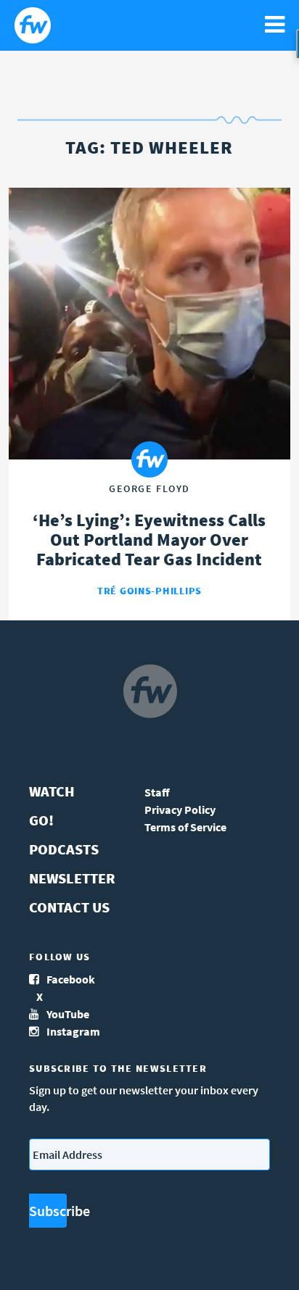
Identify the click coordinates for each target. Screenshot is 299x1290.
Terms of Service (185, 827)
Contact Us (69, 907)
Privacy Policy (180, 809)
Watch (52, 791)
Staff (157, 792)
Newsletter (72, 878)
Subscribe (48, 1211)
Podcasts (64, 849)
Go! (41, 820)
